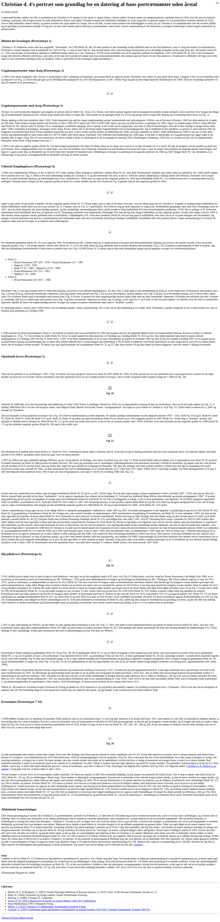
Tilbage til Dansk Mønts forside (17, 918)
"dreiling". (138, 844)
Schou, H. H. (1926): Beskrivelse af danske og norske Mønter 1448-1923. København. (52, 900)
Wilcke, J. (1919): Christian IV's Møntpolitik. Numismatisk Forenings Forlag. (47, 906)
